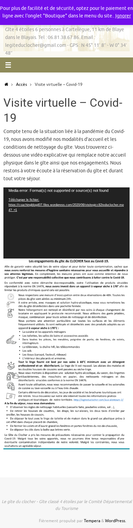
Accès (21, 84)
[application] (66, 223)
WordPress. (115, 521)
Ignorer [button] (123, 16)
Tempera (92, 521)
